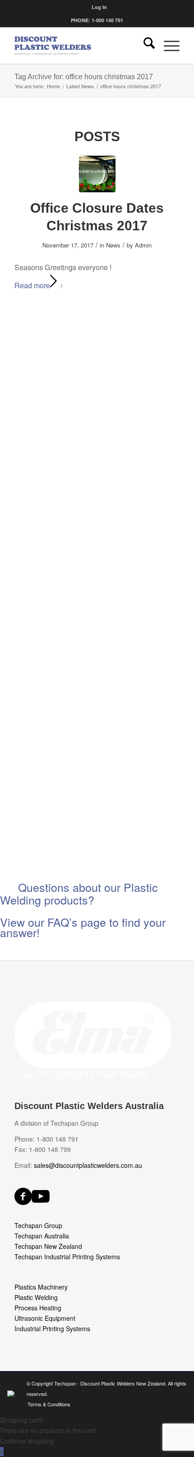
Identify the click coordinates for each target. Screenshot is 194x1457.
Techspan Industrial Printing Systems (67, 1256)
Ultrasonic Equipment (44, 1318)
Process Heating (37, 1307)
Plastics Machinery (41, 1286)
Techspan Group (38, 1225)
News (113, 245)
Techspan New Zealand (48, 1246)
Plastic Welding (36, 1297)
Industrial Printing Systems (52, 1328)
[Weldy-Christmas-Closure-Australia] (97, 174)
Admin (143, 245)
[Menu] (167, 46)
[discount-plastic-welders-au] (80, 46)
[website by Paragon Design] (12, 1393)
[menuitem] (99, 7)
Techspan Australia (41, 1235)
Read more (32, 285)
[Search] (144, 46)
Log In (99, 7)
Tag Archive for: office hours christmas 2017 (83, 77)
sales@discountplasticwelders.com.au (88, 1165)
